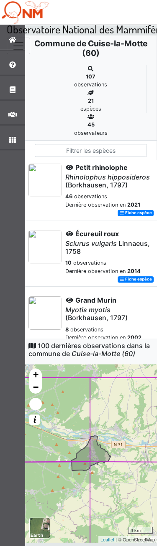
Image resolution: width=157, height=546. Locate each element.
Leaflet (107, 539)
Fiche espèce (138, 213)
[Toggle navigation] (18, 46)
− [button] (36, 387)
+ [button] (36, 374)
